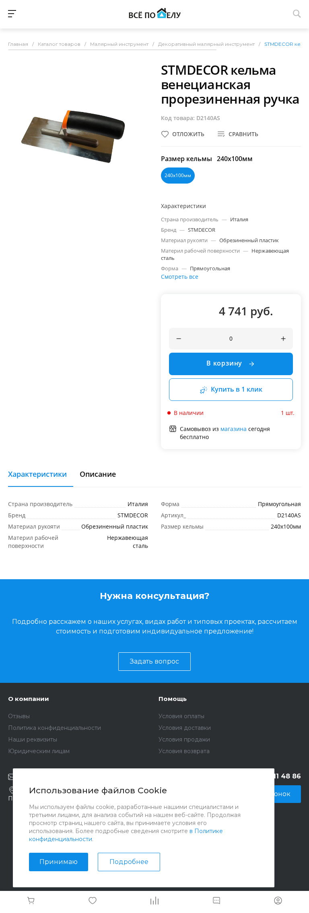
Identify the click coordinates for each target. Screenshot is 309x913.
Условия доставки (185, 727)
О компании (28, 699)
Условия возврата (184, 751)
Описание (98, 474)
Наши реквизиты (32, 739)
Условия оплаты (181, 716)
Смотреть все (179, 276)
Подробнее (128, 862)
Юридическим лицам (39, 751)
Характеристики (37, 474)
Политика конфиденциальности (54, 727)
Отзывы (19, 716)
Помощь (173, 699)
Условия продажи (184, 739)
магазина (233, 429)
